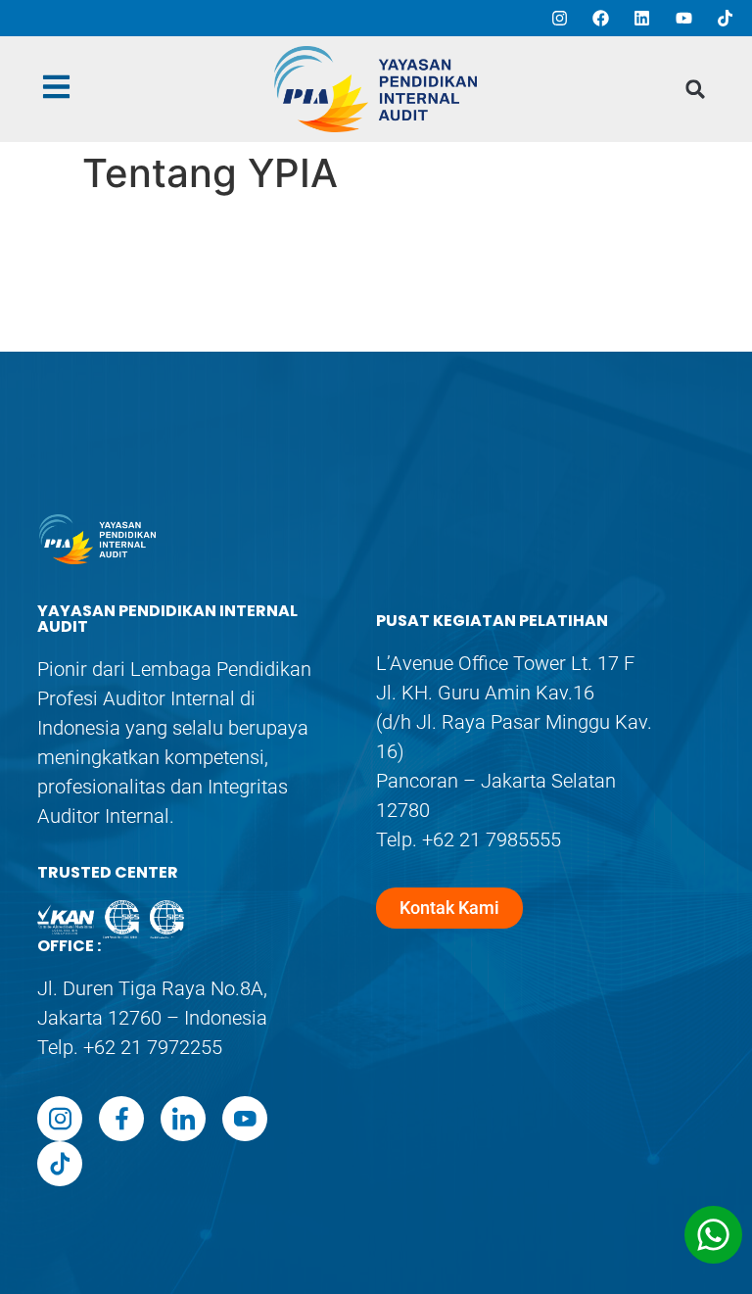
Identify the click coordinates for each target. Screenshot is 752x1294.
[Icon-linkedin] (183, 1118)
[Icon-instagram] (59, 1118)
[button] (696, 89)
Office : (69, 946)
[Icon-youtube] (244, 1118)
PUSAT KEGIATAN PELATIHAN (492, 620)
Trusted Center (107, 872)
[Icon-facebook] (121, 1118)
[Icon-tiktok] (59, 1163)
